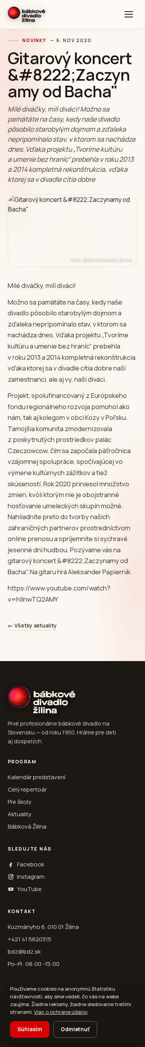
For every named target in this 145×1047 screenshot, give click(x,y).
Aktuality (19, 814)
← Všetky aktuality (32, 625)
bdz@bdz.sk (24, 951)
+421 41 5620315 (29, 939)
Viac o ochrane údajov (61, 1011)
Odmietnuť (75, 1029)
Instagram (30, 877)
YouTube (29, 889)
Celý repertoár (27, 789)
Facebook (30, 864)
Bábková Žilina (27, 826)
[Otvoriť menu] (128, 14)
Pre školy (19, 802)
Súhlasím (29, 1029)
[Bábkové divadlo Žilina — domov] (26, 14)
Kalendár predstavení (36, 777)
